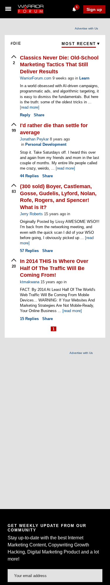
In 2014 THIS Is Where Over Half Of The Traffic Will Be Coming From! (54, 268)
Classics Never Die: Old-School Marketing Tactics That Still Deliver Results (59, 64)
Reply (25, 115)
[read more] (29, 107)
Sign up (94, 9)
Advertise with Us (86, 28)
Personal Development (45, 144)
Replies (29, 176)
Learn (84, 78)
